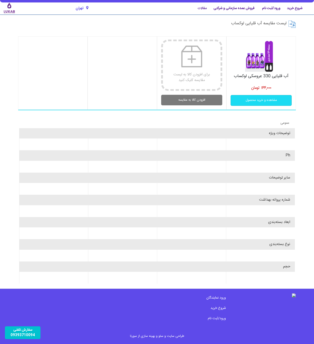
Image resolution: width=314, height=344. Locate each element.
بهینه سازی (148, 336)
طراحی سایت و (173, 336)
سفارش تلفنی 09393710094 (23, 332)
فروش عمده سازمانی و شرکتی (234, 8)
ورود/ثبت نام (271, 8)
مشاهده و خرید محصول (261, 100)
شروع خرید (294, 8)
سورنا (133, 336)
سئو (160, 336)
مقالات (202, 8)
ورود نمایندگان (216, 298)
